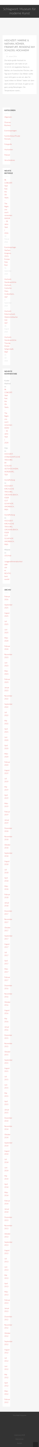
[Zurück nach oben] (35, 1444)
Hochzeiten (8, 149)
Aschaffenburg (9, 480)
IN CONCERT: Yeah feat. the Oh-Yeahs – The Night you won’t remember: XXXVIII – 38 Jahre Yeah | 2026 (8, 206)
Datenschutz (20, 1439)
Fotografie (8, 144)
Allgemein (8, 117)
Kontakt (19, 1443)
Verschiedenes (9, 160)
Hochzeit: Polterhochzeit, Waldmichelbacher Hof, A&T (11, 317)
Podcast (7, 155)
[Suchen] (36, 2)
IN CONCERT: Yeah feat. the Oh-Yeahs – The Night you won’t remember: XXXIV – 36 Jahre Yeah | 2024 (8, 416)
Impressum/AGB (19, 1435)
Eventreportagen (10, 131)
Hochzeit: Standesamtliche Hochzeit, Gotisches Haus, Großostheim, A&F (10, 288)
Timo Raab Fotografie (19, 1415)
